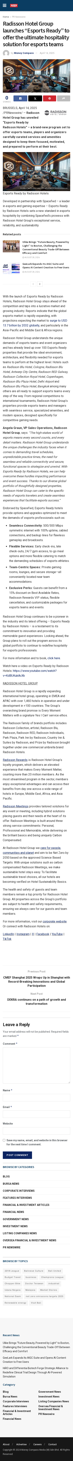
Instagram (23, 934)
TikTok (7, 939)
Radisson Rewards (15, 760)
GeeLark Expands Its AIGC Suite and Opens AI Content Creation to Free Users (45, 265)
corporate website (55, 921)
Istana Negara (13, 1290)
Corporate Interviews (19, 1190)
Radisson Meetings (15, 806)
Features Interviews (17, 1197)
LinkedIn (8, 934)
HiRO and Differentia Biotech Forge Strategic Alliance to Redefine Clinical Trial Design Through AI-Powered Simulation (35, 1372)
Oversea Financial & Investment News (29, 1240)
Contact (52, 1444)
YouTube (57, 934)
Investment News (15, 1226)
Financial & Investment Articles (26, 1204)
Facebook (42, 934)
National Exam (13, 1296)
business (31, 1277)
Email (7, 1107)
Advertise (21, 1444)
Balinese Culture (33, 1271)
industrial (53, 1283)
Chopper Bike (12, 1283)
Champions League (52, 1277)
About (6, 1444)
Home (6, 17)
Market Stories (48, 1290)
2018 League (12, 1271)
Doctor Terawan (34, 1283)
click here (54, 658)
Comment (10, 1043)
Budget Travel (13, 1277)
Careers (37, 1444)
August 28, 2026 (32, 257)
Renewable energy (15, 1303)
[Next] (40, 284)
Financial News (13, 1212)
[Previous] (33, 284)
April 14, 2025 (47, 53)
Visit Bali (36, 1303)
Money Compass (24, 53)
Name (8, 1090)
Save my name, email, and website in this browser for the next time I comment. (37, 1142)
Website (8, 1123)
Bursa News (11, 1183)
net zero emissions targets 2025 (44, 1296)
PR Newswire (18, 17)
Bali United (54, 1271)
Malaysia (30, 1290)
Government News (16, 1219)
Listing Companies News (20, 1233)
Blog (6, 1176)
